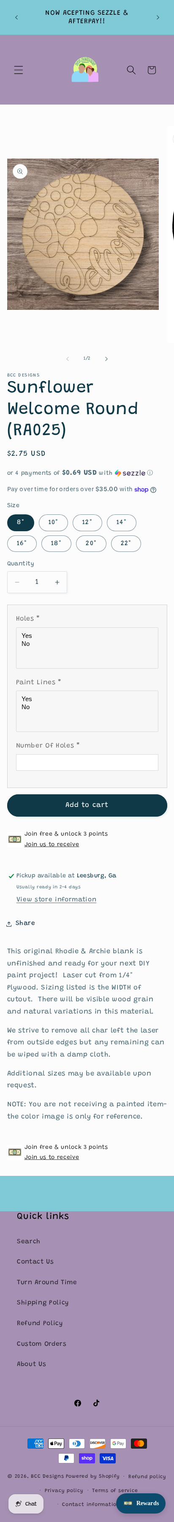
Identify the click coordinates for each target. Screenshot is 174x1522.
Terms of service (115, 1490)
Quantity (21, 564)
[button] (18, 70)
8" (20, 522)
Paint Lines (39, 682)
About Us (31, 1364)
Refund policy (147, 1476)
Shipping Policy (43, 1303)
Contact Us (35, 1262)
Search (29, 1242)
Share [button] (25, 923)
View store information (56, 900)
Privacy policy (64, 1490)
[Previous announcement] (16, 17)
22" (126, 543)
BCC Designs (47, 1476)
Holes (28, 619)
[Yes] (88, 636)
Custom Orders (42, 1344)
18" (56, 543)
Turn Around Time (47, 1283)
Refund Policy (40, 1323)
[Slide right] (106, 359)
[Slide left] (67, 359)
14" (122, 522)
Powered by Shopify (93, 1476)
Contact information (91, 1504)
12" (87, 522)
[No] (88, 644)
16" (22, 543)
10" (53, 522)
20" (91, 543)
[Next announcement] (158, 17)
